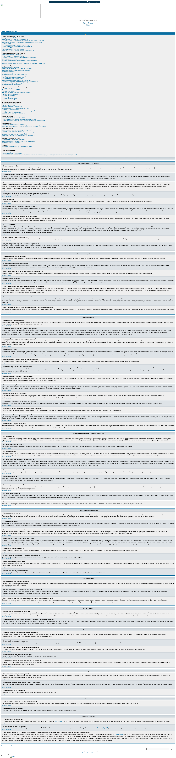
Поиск (91, 23)
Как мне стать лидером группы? (11, 109)
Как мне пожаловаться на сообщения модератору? (16, 80)
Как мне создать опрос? (8, 71)
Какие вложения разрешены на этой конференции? (17, 146)
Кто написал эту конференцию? (11, 152)
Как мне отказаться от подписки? (11, 142)
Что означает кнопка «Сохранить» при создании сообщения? (20, 81)
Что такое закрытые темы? (9, 98)
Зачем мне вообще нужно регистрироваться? (15, 39)
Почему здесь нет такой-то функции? (12, 153)
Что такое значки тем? (8, 100)
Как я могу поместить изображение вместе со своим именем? (19, 60)
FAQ (86, 23)
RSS (46, 2)
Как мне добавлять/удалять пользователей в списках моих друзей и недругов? (24, 126)
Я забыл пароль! (6, 43)
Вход (88, 25)
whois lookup (119, 734)
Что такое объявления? (8, 95)
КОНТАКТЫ (39, 2)
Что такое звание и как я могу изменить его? (14, 62)
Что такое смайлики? (8, 91)
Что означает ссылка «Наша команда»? (13, 114)
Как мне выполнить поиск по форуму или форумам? (17, 130)
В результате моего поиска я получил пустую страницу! (18, 133)
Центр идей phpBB (102, 728)
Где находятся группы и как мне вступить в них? (15, 108)
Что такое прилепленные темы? (11, 97)
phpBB (84, 750)
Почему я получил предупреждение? (12, 78)
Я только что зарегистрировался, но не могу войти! (16, 45)
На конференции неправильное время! (13, 56)
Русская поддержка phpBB (88, 752)
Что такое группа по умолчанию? (11, 112)
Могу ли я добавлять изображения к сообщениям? (16, 92)
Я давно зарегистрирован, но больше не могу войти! (17, 46)
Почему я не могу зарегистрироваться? (13, 49)
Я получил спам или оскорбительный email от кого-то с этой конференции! (23, 120)
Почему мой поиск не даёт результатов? (13, 131)
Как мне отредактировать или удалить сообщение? (16, 68)
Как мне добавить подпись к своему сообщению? (16, 70)
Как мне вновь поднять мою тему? (11, 84)
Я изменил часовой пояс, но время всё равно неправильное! (19, 57)
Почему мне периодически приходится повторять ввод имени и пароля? (23, 41)
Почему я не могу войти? (9, 38)
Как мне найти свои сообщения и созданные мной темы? (18, 135)
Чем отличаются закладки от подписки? (13, 139)
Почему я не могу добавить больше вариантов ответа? (18, 73)
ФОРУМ (5, 2)
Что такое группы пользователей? (12, 106)
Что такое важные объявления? (11, 94)
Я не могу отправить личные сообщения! (13, 118)
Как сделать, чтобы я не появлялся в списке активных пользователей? (22, 42)
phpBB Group (58, 721)
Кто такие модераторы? (9, 105)
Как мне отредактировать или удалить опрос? (15, 74)
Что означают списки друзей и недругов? (13, 124)
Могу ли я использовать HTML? (11, 90)
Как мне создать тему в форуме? (11, 67)
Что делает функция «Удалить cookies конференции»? (18, 51)
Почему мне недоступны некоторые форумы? (15, 76)
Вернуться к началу (6, 171)
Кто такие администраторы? (10, 104)
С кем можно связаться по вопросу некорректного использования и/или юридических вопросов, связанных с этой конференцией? (39, 155)
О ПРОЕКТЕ (13, 2)
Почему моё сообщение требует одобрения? (15, 83)
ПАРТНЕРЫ (30, 2)
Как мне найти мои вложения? (10, 148)
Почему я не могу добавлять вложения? (13, 77)
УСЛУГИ (22, 2)
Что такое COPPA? (7, 48)
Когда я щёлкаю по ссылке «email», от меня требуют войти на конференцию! (24, 63)
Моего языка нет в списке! (9, 59)
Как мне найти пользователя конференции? (14, 134)
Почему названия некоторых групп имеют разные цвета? (18, 111)
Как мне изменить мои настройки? (11, 54)
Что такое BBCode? (7, 88)
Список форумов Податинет (9, 31)
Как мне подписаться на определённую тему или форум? (18, 141)
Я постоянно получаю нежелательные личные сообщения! (19, 119)
